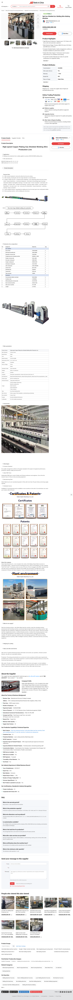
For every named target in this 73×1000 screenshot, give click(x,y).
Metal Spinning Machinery (8, 967)
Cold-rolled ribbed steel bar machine (33, 730)
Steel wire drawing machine (17, 730)
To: (8, 867)
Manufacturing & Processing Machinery (14, 10)
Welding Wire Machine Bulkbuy (29, 984)
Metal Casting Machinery (36, 967)
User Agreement (44, 996)
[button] (2, 2)
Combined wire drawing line (31, 732)
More (2, 987)
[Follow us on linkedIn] (71, 991)
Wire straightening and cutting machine (45, 949)
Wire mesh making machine (25, 951)
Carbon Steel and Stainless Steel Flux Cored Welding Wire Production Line (64, 912)
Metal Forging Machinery (22, 967)
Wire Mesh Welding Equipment (50, 981)
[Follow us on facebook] (60, 991)
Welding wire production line (7, 951)
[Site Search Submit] (52, 6)
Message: (7, 871)
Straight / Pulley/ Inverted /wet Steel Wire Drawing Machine (32, 949)
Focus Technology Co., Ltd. (26, 996)
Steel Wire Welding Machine (35, 981)
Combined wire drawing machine (61, 951)
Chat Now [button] (65, 33)
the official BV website (34, 676)
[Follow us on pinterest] (69, 991)
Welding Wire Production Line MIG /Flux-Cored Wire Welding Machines (22, 912)
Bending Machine (6, 971)
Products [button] (14, 6)
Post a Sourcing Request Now (17, 886)
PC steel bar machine (20, 732)
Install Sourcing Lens (37, 991)
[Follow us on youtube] (66, 991)
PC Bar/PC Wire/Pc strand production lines (63, 949)
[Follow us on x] (62, 991)
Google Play (13, 991)
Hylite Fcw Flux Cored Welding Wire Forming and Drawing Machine (21, 934)
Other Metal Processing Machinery (47, 10)
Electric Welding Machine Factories (25, 978)
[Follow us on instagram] (64, 991)
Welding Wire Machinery (8, 981)
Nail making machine (41, 951)
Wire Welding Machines (21, 981)
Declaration (51, 996)
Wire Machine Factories (58, 978)
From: (8, 864)
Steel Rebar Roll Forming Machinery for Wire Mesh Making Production (35, 912)
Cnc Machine (58, 967)
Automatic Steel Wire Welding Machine (11, 984)
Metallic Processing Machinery (31, 10)
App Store (5, 991)
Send (12, 883)
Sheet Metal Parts (49, 967)
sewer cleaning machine (6, 954)
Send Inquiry (49, 33)
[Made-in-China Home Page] (36, 2)
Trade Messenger (24, 991)
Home (2, 10)
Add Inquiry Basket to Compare (21, 47)
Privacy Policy (58, 996)
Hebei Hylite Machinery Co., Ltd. (53, 20)
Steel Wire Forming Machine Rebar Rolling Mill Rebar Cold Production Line (50, 912)
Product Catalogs (22, 946)
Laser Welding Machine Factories (43, 978)
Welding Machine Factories (8, 978)
